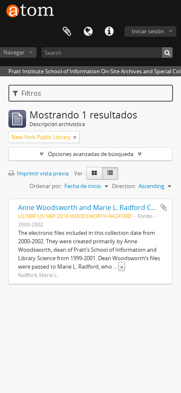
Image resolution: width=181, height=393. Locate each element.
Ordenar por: (45, 186)
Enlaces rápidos (109, 31)
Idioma (87, 31)
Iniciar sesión (148, 31)
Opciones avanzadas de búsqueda (90, 154)
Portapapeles (66, 31)
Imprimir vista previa (42, 173)
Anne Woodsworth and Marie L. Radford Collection (98, 207)
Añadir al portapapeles (164, 207)
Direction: (124, 186)
